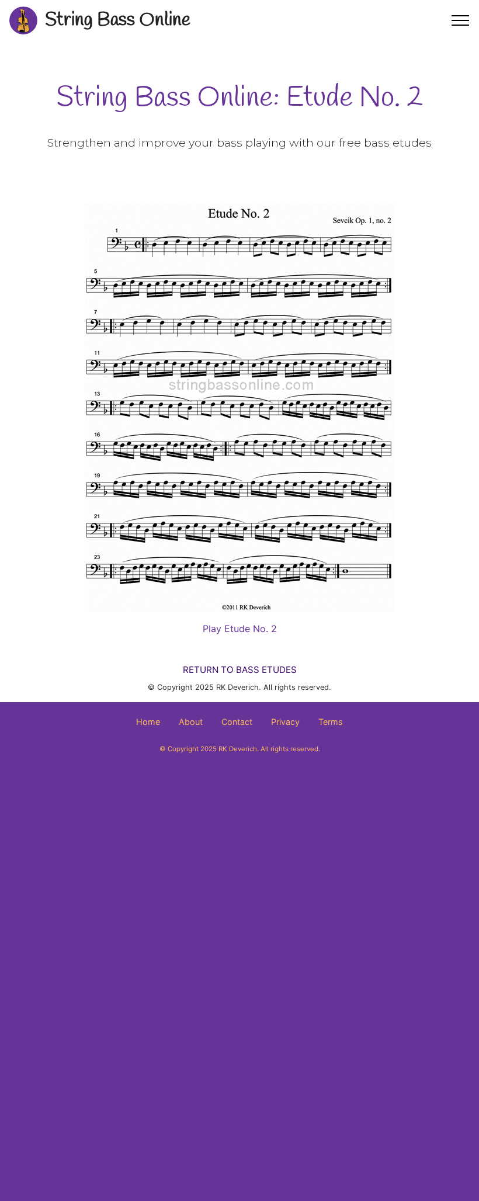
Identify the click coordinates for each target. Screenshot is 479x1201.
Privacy (285, 722)
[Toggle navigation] (461, 20)
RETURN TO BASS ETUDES (240, 669)
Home (148, 722)
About (191, 722)
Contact (236, 722)
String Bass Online (117, 20)
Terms (330, 722)
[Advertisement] (239, 868)
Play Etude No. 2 (240, 628)
